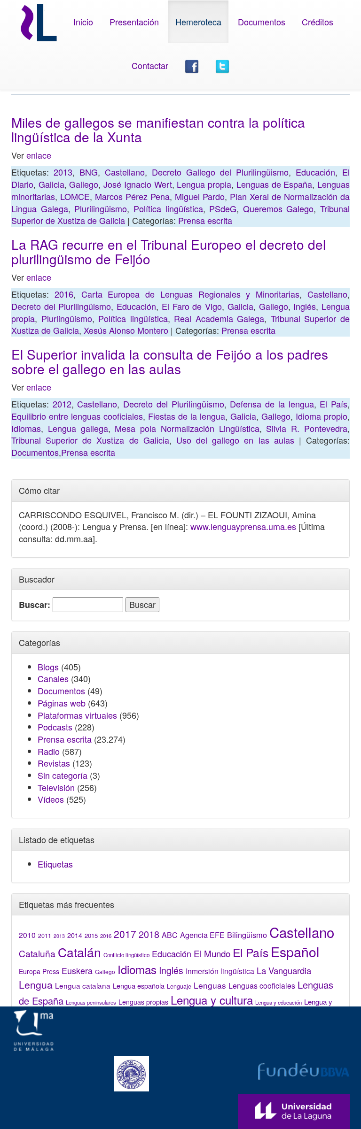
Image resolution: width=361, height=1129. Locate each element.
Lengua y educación (278, 1002)
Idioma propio (321, 416)
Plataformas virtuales (77, 715)
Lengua (36, 984)
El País (333, 404)
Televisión (56, 787)
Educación (315, 172)
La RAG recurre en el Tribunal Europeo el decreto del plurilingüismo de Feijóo (168, 251)
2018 (149, 934)
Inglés (304, 306)
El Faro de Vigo (192, 306)
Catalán (79, 951)
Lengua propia (204, 184)
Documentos (261, 21)
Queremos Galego (278, 208)
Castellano (125, 172)
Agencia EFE (202, 934)
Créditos (317, 21)
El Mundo (212, 953)
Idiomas (26, 428)
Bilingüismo (247, 934)
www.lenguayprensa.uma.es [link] (243, 526)
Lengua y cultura (212, 999)
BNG (88, 172)
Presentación (134, 21)
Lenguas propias (143, 1001)
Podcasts (55, 727)
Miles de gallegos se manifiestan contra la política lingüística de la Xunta (158, 129)
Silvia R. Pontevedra (306, 428)
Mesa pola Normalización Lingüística (187, 428)
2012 (62, 404)
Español (295, 951)
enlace (38, 155)
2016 (64, 294)
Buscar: (34, 605)
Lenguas (210, 985)
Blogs (48, 667)
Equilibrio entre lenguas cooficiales (77, 416)
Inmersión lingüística (220, 971)
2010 (27, 934)
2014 (74, 935)
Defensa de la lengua (272, 404)
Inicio (83, 21)
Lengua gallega (78, 428)
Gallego (83, 184)
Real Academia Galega (219, 318)
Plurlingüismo (66, 318)
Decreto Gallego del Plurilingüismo (220, 172)
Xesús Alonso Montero (126, 330)
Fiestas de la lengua (186, 416)
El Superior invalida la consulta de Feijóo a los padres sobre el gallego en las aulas (169, 361)
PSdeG (222, 208)
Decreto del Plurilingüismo (61, 306)
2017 (125, 934)
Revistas (54, 763)
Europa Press (39, 971)
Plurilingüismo (100, 208)
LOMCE (75, 196)
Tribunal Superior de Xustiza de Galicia (90, 440)
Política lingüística (168, 208)
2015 (91, 935)
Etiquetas (55, 864)
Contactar (150, 65)
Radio (49, 751)
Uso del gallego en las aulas (235, 440)
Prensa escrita (205, 220)
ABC (170, 934)
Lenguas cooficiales (261, 985)
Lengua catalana (82, 985)
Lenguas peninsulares (91, 1002)
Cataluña (37, 953)
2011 (44, 935)
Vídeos (51, 799)
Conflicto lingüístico (126, 955)
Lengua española (139, 986)
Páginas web (62, 703)
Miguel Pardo (200, 196)
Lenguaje (179, 986)
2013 (63, 172)
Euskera (77, 970)
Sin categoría (62, 775)
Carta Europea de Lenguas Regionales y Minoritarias (190, 294)
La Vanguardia (284, 970)
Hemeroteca (198, 21)
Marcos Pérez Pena (132, 196)
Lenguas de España (274, 184)
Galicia (51, 184)
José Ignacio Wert (137, 184)
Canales (53, 678)
